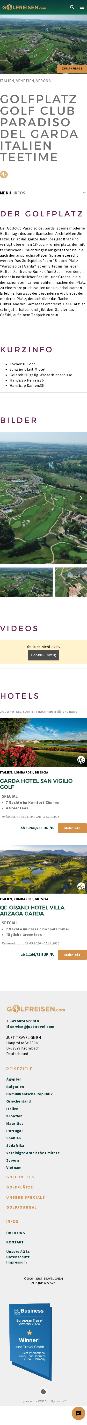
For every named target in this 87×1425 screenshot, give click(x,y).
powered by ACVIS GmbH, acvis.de (43, 1401)
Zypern (12, 1160)
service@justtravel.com (32, 1026)
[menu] (82, 7)
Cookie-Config (43, 655)
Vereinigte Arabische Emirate (33, 1153)
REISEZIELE (19, 1069)
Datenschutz (18, 1257)
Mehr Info (72, 828)
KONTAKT (15, 1242)
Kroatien (14, 1116)
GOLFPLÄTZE (19, 1187)
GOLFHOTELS (20, 1177)
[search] (72, 7)
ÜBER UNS (15, 1233)
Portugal (14, 1131)
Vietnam (14, 1167)
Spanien (13, 1138)
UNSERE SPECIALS (25, 1197)
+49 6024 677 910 (24, 1021)
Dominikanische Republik (29, 1094)
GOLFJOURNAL (21, 1207)
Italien (12, 1108)
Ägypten (14, 1079)
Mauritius (15, 1123)
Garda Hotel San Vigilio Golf (37, 784)
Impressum (16, 1262)
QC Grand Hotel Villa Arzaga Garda (33, 910)
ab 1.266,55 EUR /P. (37, 828)
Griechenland (18, 1101)
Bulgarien (15, 1086)
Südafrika (15, 1145)
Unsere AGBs (18, 1251)
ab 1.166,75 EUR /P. (37, 954)
